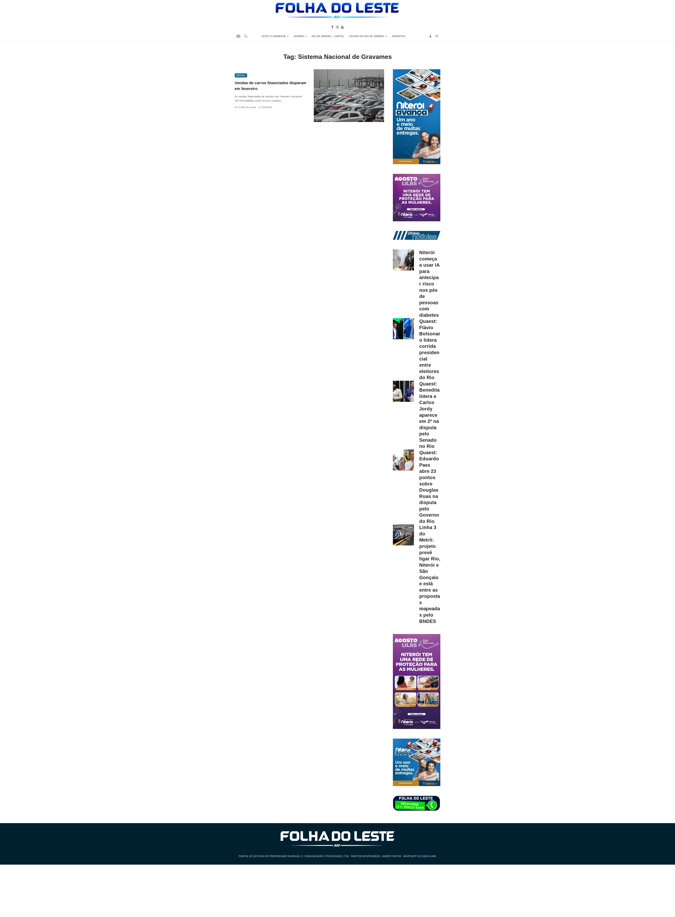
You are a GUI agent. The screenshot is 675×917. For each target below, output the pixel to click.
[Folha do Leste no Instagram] (337, 27)
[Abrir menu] (238, 36)
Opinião (299, 36)
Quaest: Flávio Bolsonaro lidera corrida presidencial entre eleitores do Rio (429, 349)
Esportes (398, 36)
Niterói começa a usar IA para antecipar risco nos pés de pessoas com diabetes (429, 284)
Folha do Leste (247, 107)
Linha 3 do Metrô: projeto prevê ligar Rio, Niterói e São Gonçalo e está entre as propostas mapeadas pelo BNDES (429, 574)
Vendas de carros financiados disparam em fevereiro (270, 86)
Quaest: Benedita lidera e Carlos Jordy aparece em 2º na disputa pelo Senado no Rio (429, 415)
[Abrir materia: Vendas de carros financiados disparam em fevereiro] (349, 95)
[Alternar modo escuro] (245, 36)
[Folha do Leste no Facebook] (332, 27)
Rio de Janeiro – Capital (328, 36)
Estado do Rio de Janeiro (366, 36)
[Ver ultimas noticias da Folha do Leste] (416, 235)
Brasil (241, 75)
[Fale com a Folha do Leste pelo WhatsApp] (416, 803)
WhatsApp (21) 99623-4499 (419, 856)
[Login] (430, 36)
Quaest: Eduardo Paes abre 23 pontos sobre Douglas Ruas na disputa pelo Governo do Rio (429, 487)
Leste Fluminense (274, 36)
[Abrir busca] (436, 36)
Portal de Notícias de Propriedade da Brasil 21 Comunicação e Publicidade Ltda (294, 856)
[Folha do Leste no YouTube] (342, 27)
